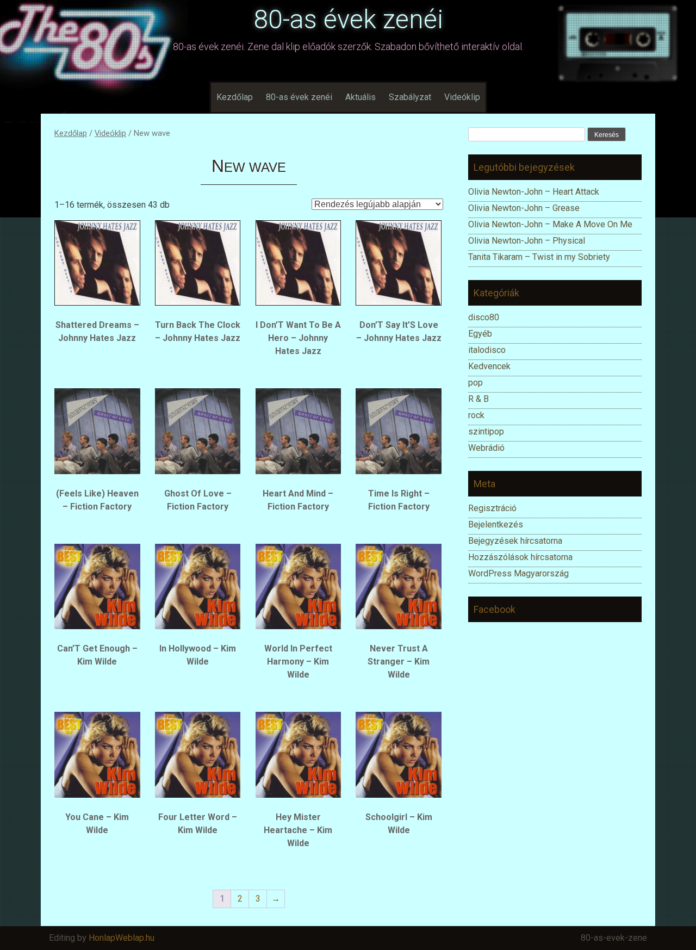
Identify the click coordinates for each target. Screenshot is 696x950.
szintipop (486, 431)
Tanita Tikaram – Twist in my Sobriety (539, 257)
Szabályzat (410, 97)
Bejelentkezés (495, 524)
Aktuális (360, 97)
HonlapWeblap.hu (121, 938)
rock (476, 415)
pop (475, 382)
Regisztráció (492, 508)
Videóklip (462, 97)
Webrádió (486, 448)
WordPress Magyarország (518, 573)
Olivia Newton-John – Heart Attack (533, 192)
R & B (478, 399)
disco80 (483, 317)
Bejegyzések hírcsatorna (515, 541)
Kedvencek (489, 366)
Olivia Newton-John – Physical (527, 240)
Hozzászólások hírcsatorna (520, 557)
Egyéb (480, 333)
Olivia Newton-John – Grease (524, 208)
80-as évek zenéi (348, 19)
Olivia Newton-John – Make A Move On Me (550, 224)
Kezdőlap (234, 97)
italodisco (487, 350)
